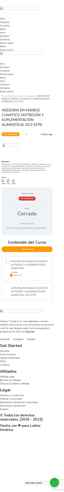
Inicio (2, 18)
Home (15, 96)
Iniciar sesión (6, 43)
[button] (27, 29)
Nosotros (5, 22)
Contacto (5, 25)
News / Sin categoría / (25, 99)
